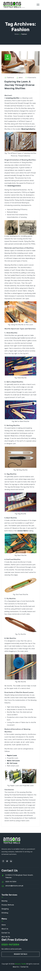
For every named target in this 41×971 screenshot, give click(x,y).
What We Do (5, 937)
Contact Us (5, 933)
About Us (4, 929)
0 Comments (31, 77)
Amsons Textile (20, 964)
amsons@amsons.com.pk (14, 886)
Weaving (4, 901)
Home (16, 34)
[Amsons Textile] (12, 5)
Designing (5, 909)
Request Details (20, 954)
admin (21, 77)
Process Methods (7, 905)
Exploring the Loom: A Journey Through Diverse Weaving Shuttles (19, 85)
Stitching (4, 913)
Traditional (10, 77)
